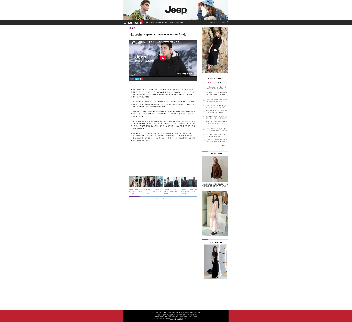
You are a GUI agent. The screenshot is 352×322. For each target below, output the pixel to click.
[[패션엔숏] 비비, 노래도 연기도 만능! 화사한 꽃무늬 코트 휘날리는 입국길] (154, 176)
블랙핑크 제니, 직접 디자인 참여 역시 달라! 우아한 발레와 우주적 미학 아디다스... (216, 123)
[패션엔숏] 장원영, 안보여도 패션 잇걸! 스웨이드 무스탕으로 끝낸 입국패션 (137, 191)
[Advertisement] (163, 159)
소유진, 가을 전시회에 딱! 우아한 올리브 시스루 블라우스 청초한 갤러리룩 (216, 111)
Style (152, 22)
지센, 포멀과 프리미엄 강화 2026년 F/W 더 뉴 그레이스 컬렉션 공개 (216, 135)
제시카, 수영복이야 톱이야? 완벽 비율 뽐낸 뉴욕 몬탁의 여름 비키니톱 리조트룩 (216, 117)
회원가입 (222, 22)
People (171, 22)
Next (225, 261)
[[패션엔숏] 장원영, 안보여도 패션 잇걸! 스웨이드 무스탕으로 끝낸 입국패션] (137, 176)
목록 (162, 198)
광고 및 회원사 (166, 312)
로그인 (217, 22)
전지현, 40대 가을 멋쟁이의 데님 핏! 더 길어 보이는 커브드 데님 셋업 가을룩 (216, 106)
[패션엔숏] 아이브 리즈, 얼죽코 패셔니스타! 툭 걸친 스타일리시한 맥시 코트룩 (171, 191)
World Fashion (161, 22)
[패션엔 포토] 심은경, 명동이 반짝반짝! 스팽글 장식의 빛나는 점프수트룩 (216, 88)
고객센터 (197, 312)
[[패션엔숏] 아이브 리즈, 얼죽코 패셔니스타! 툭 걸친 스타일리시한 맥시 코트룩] (172, 176)
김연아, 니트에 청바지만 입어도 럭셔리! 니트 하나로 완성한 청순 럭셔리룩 (216, 100)
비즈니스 (159, 312)
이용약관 (178, 312)
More (223, 145)
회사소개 (154, 312)
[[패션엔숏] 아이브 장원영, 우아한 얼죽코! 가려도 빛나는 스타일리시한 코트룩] (189, 176)
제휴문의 (172, 312)
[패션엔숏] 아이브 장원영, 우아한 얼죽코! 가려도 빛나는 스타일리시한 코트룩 (189, 191)
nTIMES (187, 22)
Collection (179, 22)
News (147, 22)
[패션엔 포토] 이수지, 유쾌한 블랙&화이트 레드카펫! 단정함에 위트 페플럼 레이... (216, 94)
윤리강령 (192, 312)
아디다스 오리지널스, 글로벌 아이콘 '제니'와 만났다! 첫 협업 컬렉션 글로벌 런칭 (216, 129)
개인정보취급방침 (185, 312)
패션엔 (135, 22)
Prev (205, 261)
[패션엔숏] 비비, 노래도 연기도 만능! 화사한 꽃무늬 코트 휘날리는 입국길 (154, 191)
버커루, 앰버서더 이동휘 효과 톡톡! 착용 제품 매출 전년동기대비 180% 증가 (217, 140)
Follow (212, 22)
